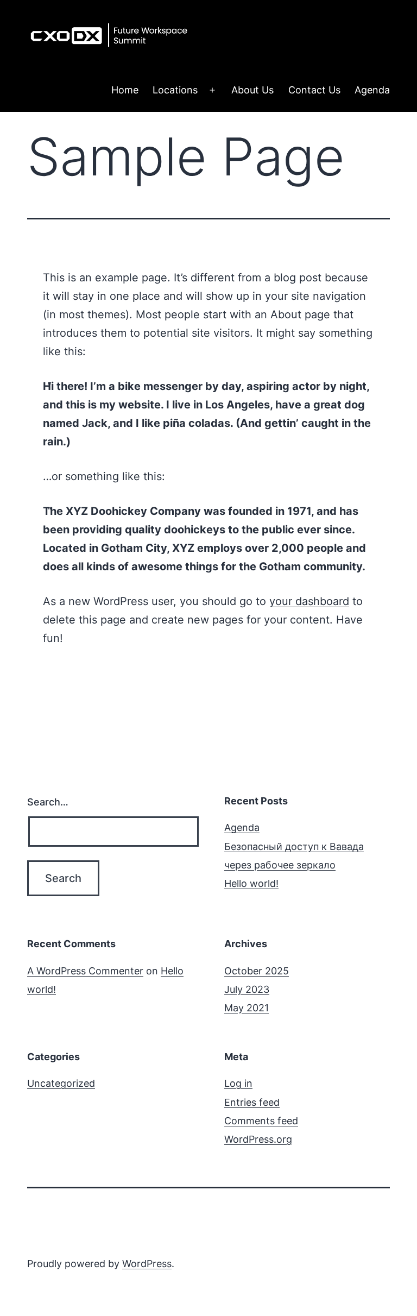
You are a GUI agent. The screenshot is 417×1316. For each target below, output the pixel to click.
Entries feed (252, 1102)
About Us (252, 90)
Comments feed (261, 1120)
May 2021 (246, 1007)
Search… (47, 802)
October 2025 (256, 971)
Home (124, 90)
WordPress (147, 1263)
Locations (175, 90)
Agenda (372, 90)
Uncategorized (61, 1083)
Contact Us (314, 90)
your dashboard (309, 601)
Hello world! (251, 883)
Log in (238, 1083)
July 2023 (246, 989)
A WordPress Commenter (85, 971)
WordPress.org (258, 1139)
